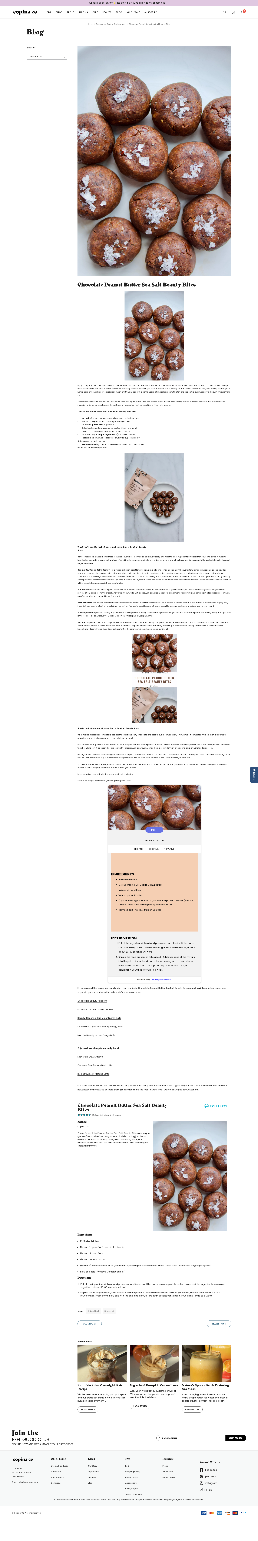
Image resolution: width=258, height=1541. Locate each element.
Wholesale (133, 12)
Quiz (95, 12)
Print (154, 829)
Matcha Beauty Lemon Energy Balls (96, 1035)
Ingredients (93, 1471)
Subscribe (150, 12)
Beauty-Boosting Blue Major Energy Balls (99, 1017)
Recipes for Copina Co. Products (111, 24)
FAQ (127, 1466)
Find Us (83, 12)
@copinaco (126, 1089)
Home (48, 12)
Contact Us (56, 1483)
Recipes (106, 12)
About (71, 12)
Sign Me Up (235, 1438)
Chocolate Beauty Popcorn (92, 1000)
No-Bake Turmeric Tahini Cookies (95, 1009)
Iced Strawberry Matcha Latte (93, 1073)
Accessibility (131, 1483)
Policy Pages (131, 1488)
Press (165, 1466)
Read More (88, 1409)
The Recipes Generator (161, 979)
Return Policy (131, 1477)
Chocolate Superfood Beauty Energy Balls (100, 1026)
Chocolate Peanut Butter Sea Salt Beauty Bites (136, 284)
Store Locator (168, 1477)
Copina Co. (19, 1513)
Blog (119, 12)
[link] (225, 12)
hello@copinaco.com (28, 1482)
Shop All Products (59, 1466)
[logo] (26, 12)
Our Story (92, 1466)
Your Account (57, 1477)
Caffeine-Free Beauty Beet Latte (94, 1065)
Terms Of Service (133, 1494)
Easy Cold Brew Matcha (90, 1056)
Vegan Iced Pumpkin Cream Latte (154, 1385)
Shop (59, 12)
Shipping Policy (132, 1471)
